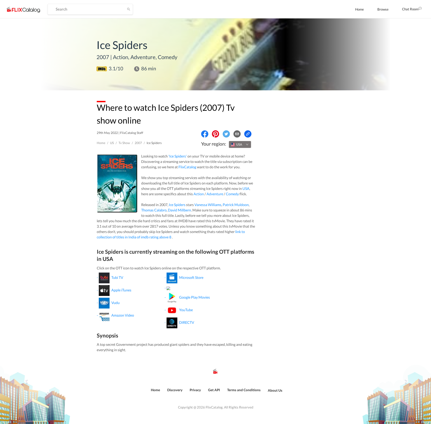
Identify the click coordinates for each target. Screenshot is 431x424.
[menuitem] (359, 9)
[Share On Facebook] (204, 134)
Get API (214, 390)
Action (199, 194)
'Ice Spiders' (177, 156)
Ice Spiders (177, 204)
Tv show (124, 143)
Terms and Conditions (244, 390)
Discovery (175, 390)
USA (245, 188)
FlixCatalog (187, 167)
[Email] (237, 134)
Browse (383, 9)
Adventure (215, 194)
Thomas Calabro (154, 210)
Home (359, 9)
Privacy (195, 390)
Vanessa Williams (207, 204)
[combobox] (240, 144)
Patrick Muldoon (236, 204)
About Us (275, 390)
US (112, 143)
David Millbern (179, 210)
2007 (138, 143)
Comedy (232, 194)
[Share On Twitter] (226, 134)
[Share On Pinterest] (215, 134)
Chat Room (410, 9)
